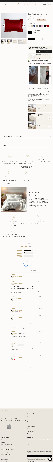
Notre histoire (30, 424)
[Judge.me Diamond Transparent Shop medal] (26, 263)
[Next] (50, 75)
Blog (28, 421)
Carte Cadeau (4, 459)
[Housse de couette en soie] (32, 125)
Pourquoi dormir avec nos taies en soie (11, 136)
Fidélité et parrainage (6, 444)
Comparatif (41, 35)
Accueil (2, 12)
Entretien (3, 145)
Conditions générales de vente (8, 447)
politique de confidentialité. (43, 453)
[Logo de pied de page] (6, 410)
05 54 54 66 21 (13, 417)
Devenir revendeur (5, 454)
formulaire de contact (20, 420)
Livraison (3, 439)
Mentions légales (5, 452)
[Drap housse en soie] (32, 117)
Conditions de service (32, 459)
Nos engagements (31, 426)
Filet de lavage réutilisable (42, 54)
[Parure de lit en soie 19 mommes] (32, 108)
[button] (31, 18)
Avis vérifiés (30, 433)
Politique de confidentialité (7, 449)
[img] (13, 274)
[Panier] (50, 4)
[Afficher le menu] (2, 4)
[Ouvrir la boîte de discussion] (50, 459)
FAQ (28, 416)
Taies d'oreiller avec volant (10, 12)
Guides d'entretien (31, 428)
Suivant (24, 25)
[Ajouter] (49, 118)
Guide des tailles (37, 30)
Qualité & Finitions (6, 141)
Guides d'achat (30, 419)
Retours (3, 442)
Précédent (4, 25)
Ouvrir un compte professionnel (9, 457)
